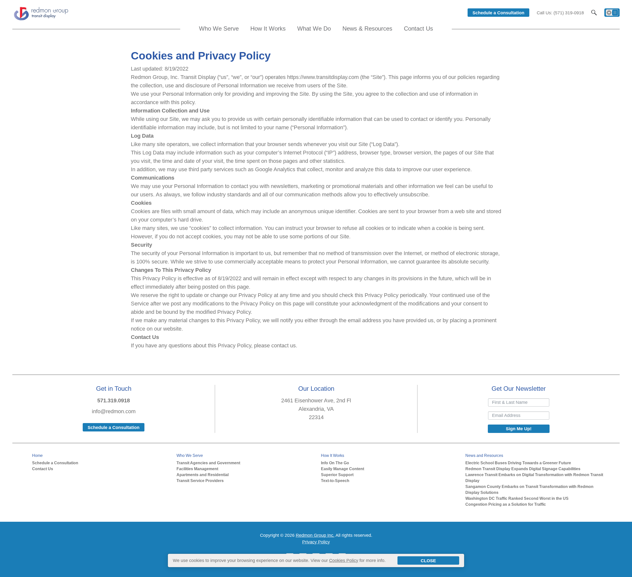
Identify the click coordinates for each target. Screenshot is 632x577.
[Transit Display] (40, 20)
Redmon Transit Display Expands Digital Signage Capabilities (522, 469)
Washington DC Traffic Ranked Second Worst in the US (517, 498)
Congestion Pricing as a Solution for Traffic (505, 504)
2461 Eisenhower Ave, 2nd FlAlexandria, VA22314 (316, 408)
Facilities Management (197, 469)
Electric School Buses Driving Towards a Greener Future (518, 463)
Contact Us (42, 469)
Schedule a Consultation (55, 463)
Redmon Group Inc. (315, 535)
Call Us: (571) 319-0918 (560, 12)
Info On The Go (335, 463)
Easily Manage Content (342, 469)
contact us (283, 345)
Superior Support (337, 475)
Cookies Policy (343, 560)
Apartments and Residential (203, 475)
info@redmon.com (114, 411)
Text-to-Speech (335, 481)
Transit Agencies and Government (208, 463)
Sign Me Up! (519, 428)
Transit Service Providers (200, 481)
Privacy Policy (316, 542)
